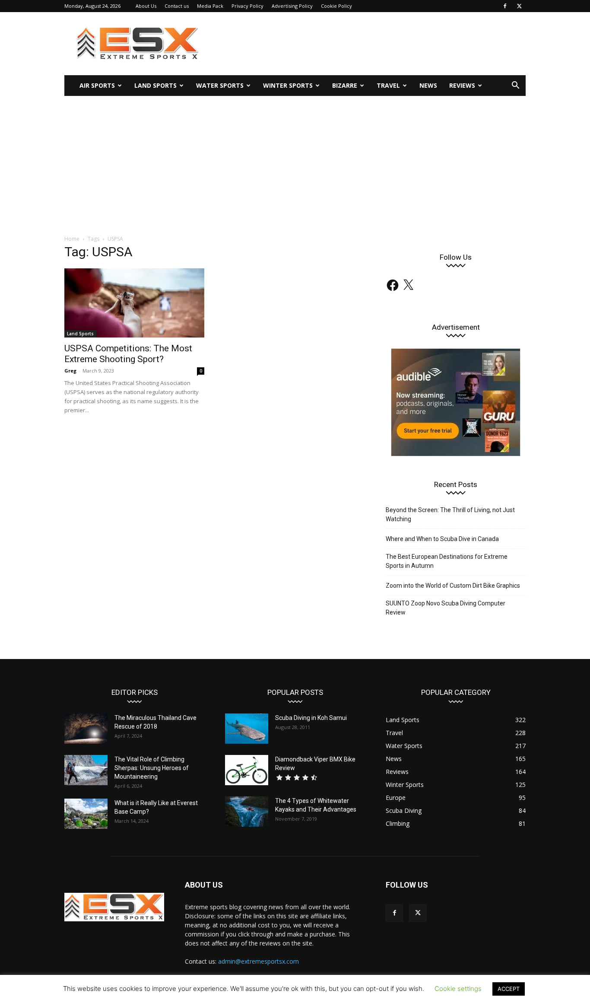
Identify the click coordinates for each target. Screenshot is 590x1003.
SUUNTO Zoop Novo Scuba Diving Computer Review (445, 608)
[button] (515, 86)
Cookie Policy (336, 6)
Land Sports (155, 85)
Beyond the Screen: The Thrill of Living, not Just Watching (450, 514)
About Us (146, 6)
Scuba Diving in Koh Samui (311, 717)
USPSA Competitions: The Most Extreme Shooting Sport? (128, 353)
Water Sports (220, 85)
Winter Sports (288, 85)
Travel (388, 85)
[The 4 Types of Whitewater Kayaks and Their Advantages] (246, 811)
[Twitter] (519, 6)
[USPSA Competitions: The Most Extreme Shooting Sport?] (134, 303)
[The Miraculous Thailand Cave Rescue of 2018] (86, 728)
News (428, 85)
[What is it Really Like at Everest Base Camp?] (86, 814)
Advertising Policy (292, 6)
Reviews (462, 85)
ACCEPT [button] (509, 988)
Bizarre (344, 85)
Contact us (177, 6)
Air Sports (97, 85)
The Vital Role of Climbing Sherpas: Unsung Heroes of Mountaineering (151, 768)
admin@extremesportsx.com (258, 961)
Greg (70, 370)
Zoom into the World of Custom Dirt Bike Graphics (453, 585)
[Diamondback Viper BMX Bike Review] (246, 770)
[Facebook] (504, 6)
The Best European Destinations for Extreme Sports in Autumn (447, 561)
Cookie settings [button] (458, 988)
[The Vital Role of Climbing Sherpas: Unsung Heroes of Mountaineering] (86, 770)
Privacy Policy (247, 6)
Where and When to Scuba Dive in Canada (442, 538)
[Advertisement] (295, 160)
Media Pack (210, 6)
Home (71, 238)
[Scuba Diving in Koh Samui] (246, 728)
